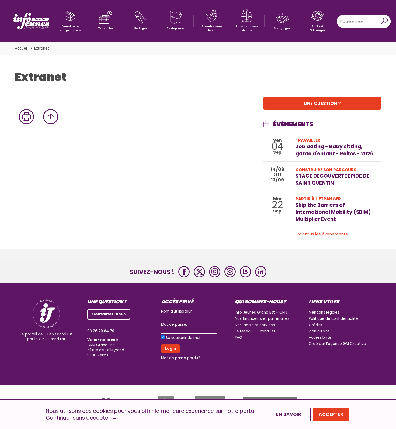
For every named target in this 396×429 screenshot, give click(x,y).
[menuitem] (70, 21)
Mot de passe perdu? (180, 358)
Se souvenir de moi (183, 337)
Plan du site (319, 331)
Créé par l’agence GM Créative (337, 343)
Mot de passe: (174, 324)
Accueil (21, 48)
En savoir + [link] (290, 414)
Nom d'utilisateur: (177, 311)
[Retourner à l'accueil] (31, 21)
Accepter (331, 414)
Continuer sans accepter (81, 417)
